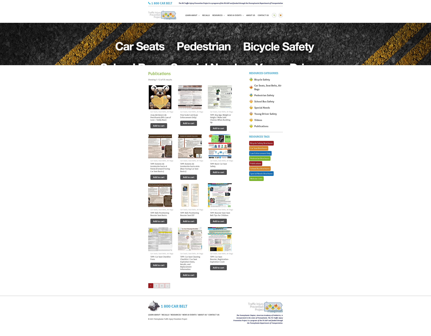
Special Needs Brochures (261, 173)
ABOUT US (202, 315)
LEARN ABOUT (154, 315)
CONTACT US (213, 315)
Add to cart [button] (158, 125)
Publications (255, 163)
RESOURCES (176, 315)
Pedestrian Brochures (259, 158)
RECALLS (165, 315)
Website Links (256, 178)
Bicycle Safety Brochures (261, 143)
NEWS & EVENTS (189, 315)
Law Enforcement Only (260, 153)
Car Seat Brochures (258, 148)
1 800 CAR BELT (161, 3)
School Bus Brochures (260, 168)
